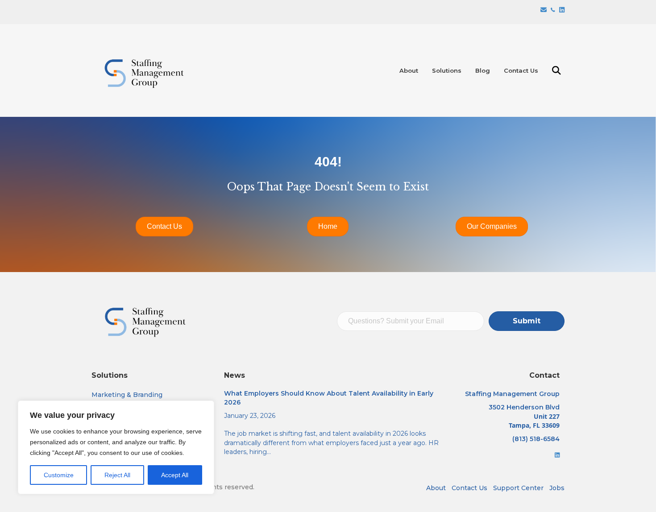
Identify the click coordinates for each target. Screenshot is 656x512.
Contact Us (521, 70)
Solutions (446, 70)
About (408, 70)
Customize (59, 475)
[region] (116, 447)
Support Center (518, 488)
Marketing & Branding (126, 395)
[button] (558, 70)
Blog (482, 70)
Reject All (117, 475)
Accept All (174, 475)
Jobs (557, 488)
